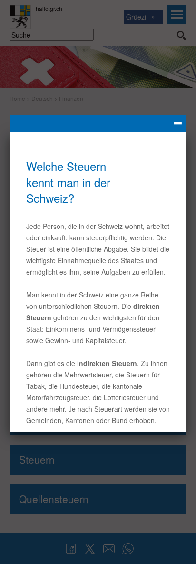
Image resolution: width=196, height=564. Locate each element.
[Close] (98, 123)
